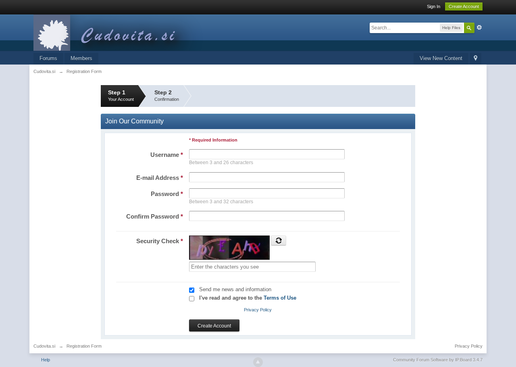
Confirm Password (154, 216)
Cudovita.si (44, 346)
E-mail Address (159, 177)
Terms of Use (280, 298)
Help (45, 359)
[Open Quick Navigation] (475, 59)
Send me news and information (235, 289)
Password (167, 193)
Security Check (159, 241)
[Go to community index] (121, 32)
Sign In (433, 6)
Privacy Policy (258, 309)
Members (81, 58)
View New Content (441, 58)
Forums (48, 58)
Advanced (479, 27)
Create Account (464, 6)
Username (166, 154)
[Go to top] (258, 362)
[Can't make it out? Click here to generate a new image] (278, 240)
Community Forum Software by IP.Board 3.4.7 (438, 359)
